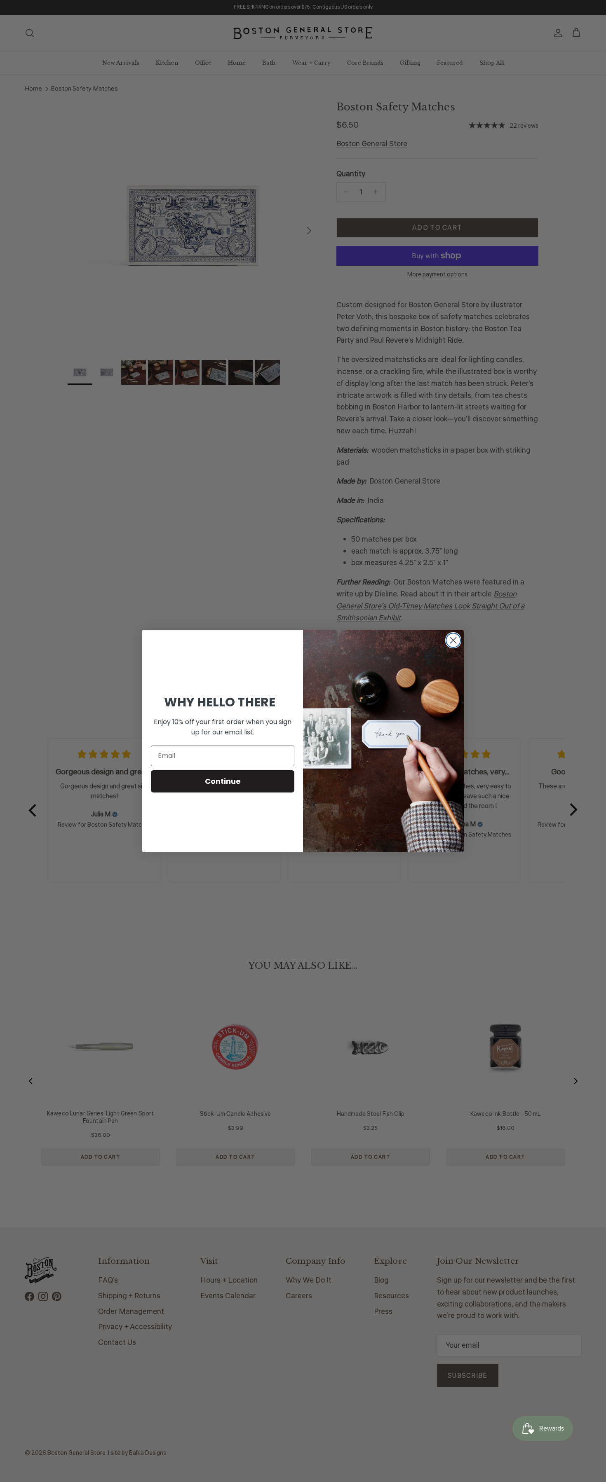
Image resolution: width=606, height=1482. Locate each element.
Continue (223, 781)
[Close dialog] (453, 640)
